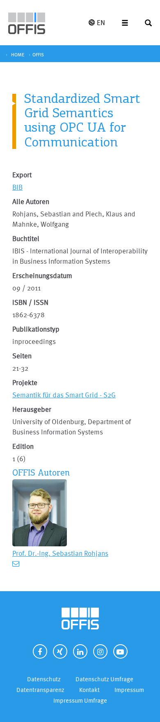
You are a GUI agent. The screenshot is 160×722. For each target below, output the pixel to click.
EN (101, 22)
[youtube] (120, 651)
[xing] (60, 651)
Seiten (22, 356)
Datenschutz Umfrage (104, 679)
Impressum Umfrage (80, 700)
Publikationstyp (35, 329)
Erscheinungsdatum (42, 275)
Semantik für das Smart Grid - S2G (64, 395)
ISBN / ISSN (30, 302)
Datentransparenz (40, 689)
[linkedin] (80, 651)
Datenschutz (44, 679)
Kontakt (89, 689)
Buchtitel (25, 238)
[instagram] (100, 651)
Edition (23, 446)
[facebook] (40, 651)
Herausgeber (31, 409)
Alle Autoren (30, 201)
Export (22, 175)
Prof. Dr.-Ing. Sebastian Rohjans (60, 553)
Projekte (24, 382)
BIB (17, 187)
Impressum (129, 689)
